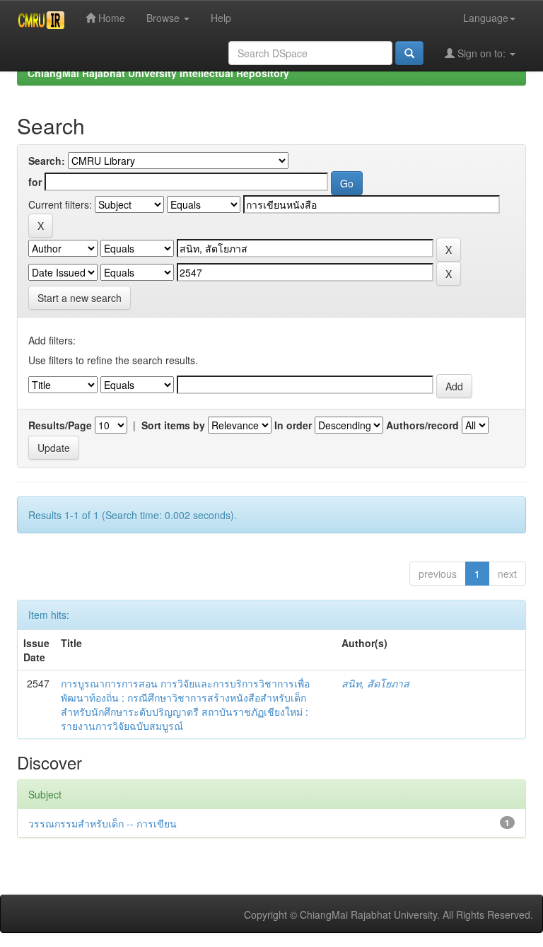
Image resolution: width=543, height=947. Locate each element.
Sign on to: (481, 53)
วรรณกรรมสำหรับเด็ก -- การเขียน (102, 823)
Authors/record (422, 425)
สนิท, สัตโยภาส (375, 683)
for (35, 182)
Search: (46, 160)
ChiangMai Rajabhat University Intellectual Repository (158, 73)
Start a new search (79, 298)
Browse (164, 18)
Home (110, 18)
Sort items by (173, 425)
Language (485, 18)
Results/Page (60, 425)
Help (221, 18)
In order (293, 425)
